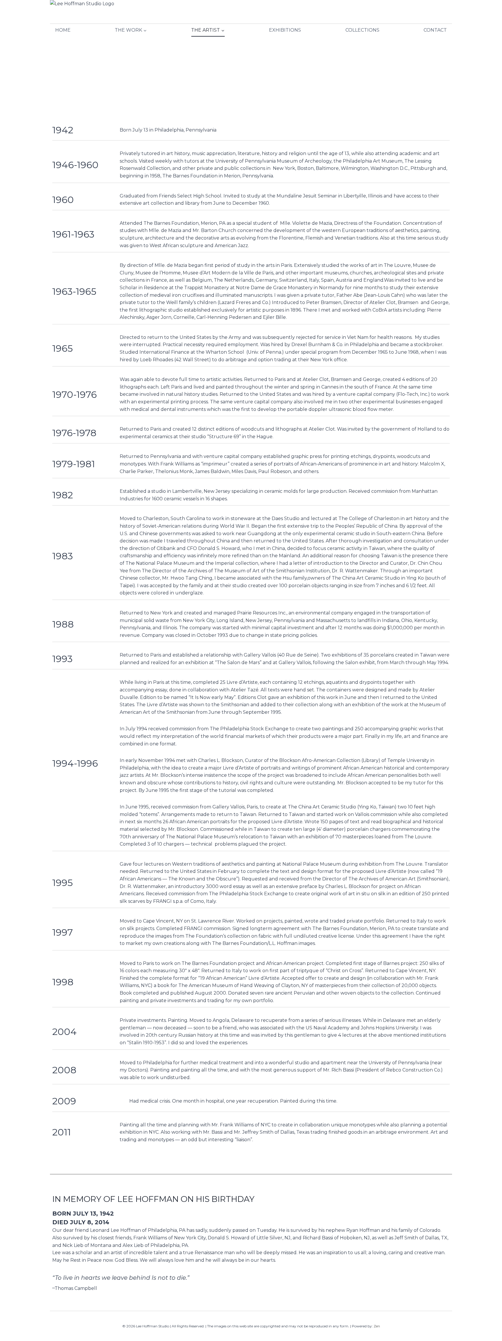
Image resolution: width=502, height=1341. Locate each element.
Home (63, 30)
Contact (435, 30)
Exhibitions (285, 30)
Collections (362, 30)
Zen (377, 1326)
